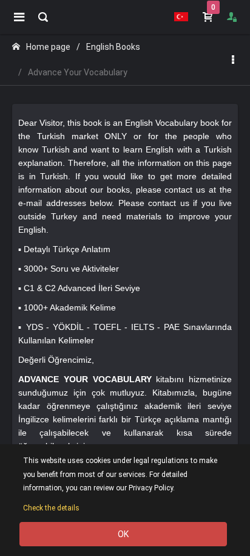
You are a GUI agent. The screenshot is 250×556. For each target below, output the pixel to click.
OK (123, 534)
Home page (48, 47)
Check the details (51, 508)
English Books (113, 47)
